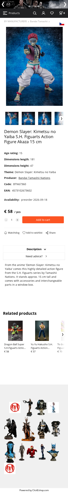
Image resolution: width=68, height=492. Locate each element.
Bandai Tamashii (39, 21)
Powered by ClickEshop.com (34, 490)
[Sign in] (43, 13)
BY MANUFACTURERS (15, 21)
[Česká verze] (62, 23)
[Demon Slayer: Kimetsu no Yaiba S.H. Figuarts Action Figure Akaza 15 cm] (34, 66)
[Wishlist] (52, 13)
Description (34, 249)
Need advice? (34, 256)
